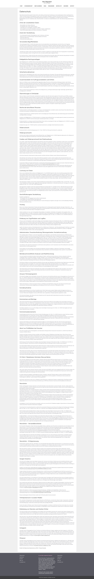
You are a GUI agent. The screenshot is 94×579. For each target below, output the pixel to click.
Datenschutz (22, 555)
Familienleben (51, 6)
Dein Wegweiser (47, 2)
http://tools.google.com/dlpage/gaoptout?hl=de (33, 487)
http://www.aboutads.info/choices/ (48, 164)
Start (21, 6)
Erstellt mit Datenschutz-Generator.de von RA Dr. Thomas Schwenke (33, 548)
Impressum (22, 557)
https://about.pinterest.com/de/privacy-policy (42, 545)
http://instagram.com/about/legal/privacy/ (42, 535)
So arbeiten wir (22, 562)
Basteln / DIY (59, 6)
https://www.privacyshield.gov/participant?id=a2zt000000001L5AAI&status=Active (35, 468)
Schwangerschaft (28, 6)
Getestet (72, 6)
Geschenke (66, 6)
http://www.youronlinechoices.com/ (28, 165)
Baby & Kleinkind (38, 6)
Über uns (21, 560)
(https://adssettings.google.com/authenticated (42, 492)
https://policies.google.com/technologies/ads (41, 491)
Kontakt (21, 558)
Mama (45, 6)
